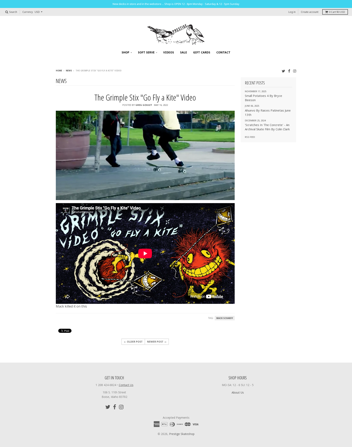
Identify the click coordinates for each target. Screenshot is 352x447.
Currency (27, 12)
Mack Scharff (224, 318)
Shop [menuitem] (125, 52)
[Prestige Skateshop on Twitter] (283, 71)
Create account (309, 12)
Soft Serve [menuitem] (146, 52)
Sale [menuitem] (183, 52)
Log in (292, 12)
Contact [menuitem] (223, 52)
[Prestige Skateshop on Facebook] (289, 71)
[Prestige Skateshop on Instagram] (294, 71)
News (69, 70)
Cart (337, 12)
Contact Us (126, 385)
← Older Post (133, 341)
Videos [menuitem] (168, 52)
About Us (238, 392)
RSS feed (250, 136)
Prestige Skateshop (182, 434)
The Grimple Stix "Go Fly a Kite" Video (145, 97)
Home (59, 70)
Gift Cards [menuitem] (201, 52)
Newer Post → (156, 341)
